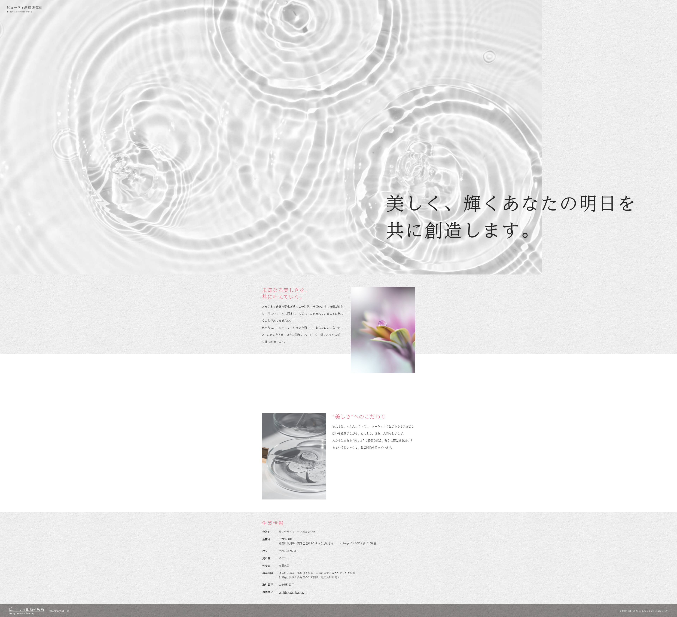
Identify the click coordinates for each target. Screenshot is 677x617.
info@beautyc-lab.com (291, 592)
